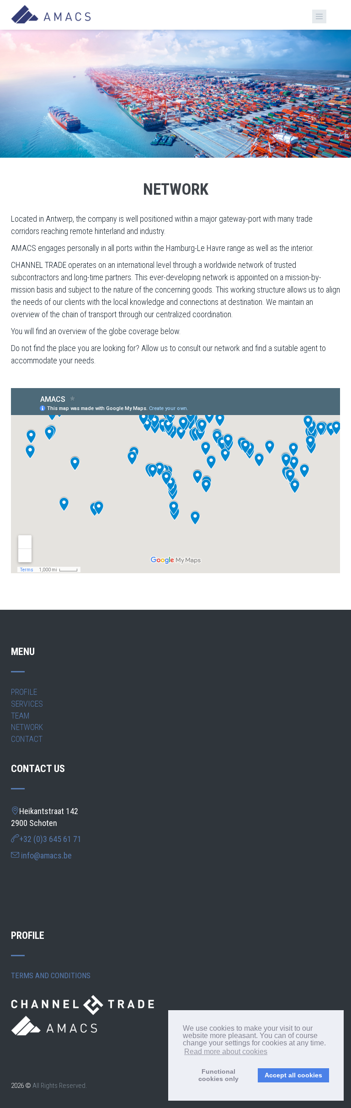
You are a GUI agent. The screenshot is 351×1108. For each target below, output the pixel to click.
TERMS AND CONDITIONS (50, 975)
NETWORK (27, 727)
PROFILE (24, 692)
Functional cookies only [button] (218, 1075)
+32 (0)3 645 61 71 (50, 839)
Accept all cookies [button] (293, 1075)
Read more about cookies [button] (225, 1051)
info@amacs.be (46, 855)
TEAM (20, 715)
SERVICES (27, 703)
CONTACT (27, 739)
